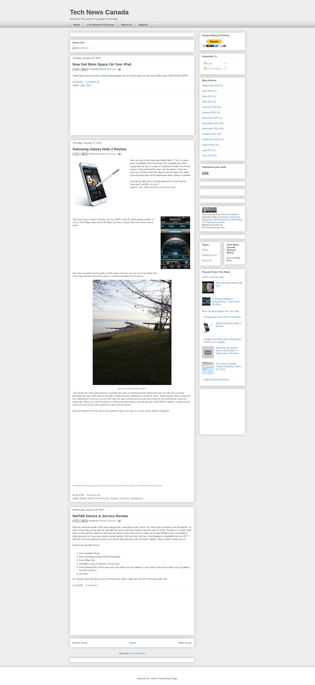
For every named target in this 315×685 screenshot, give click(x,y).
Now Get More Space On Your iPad (102, 64)
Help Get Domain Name (216, 379)
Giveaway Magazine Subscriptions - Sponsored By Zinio (226, 301)
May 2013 (207, 96)
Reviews (115, 498)
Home (77, 24)
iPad (88, 85)
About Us (126, 24)
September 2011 (210, 139)
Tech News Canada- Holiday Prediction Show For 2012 (228, 366)
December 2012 (210, 117)
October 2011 (209, 134)
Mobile (83, 498)
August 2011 (208, 144)
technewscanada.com (213, 227)
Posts (209, 63)
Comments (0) (92, 82)
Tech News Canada (99, 12)
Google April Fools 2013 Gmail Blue (222, 317)
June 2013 (207, 91)
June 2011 (207, 155)
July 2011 (207, 150)
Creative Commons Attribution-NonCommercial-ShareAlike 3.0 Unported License (222, 219)
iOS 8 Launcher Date (213, 277)
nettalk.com (144, 527)
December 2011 (210, 123)
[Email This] (74, 69)
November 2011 (210, 128)
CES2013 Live (209, 255)
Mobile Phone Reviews (98, 498)
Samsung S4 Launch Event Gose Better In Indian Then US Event (227, 350)
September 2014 (211, 85)
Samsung (124, 498)
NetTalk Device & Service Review (100, 516)
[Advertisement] (132, 112)
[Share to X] (80, 69)
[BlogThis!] (77, 69)
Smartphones (136, 498)
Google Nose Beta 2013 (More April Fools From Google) (222, 340)
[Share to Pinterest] (86, 69)
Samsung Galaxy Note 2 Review (99, 149)
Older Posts (185, 642)
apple (82, 85)
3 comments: (92, 585)
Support (143, 24)
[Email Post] (118, 69)
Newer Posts (80, 642)
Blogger (173, 678)
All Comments (213, 68)
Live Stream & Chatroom (100, 24)
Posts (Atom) (138, 653)
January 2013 (209, 112)
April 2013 (207, 101)
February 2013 (210, 107)
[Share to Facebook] (83, 69)
